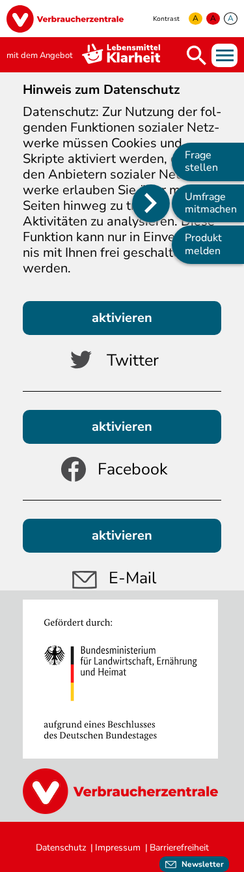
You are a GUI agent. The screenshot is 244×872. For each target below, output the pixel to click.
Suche (196, 55)
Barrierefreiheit (179, 847)
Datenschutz (61, 847)
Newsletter (203, 864)
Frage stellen (201, 161)
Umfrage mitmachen (211, 203)
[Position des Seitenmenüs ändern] (151, 203)
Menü (224, 55)
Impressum (118, 847)
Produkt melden (203, 244)
